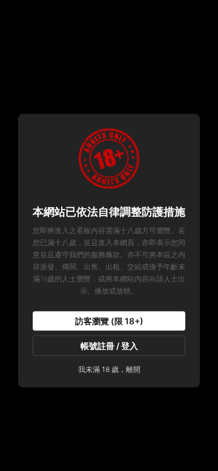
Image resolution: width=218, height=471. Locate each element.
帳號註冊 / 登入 (109, 346)
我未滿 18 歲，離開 (109, 369)
